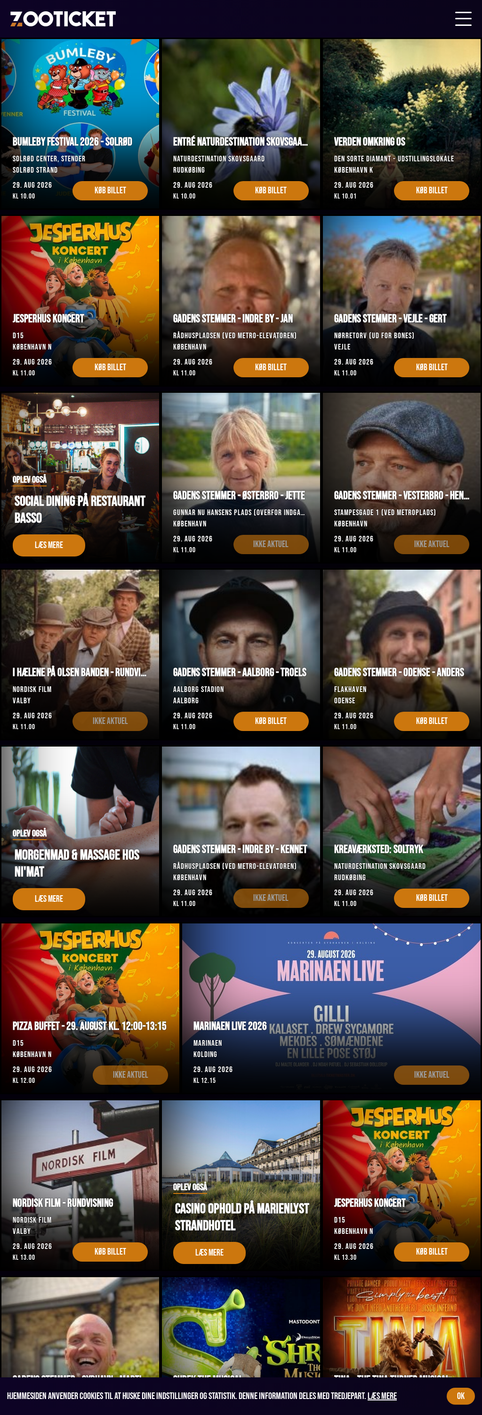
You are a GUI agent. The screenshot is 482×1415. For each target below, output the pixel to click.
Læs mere (382, 1396)
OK (461, 1396)
